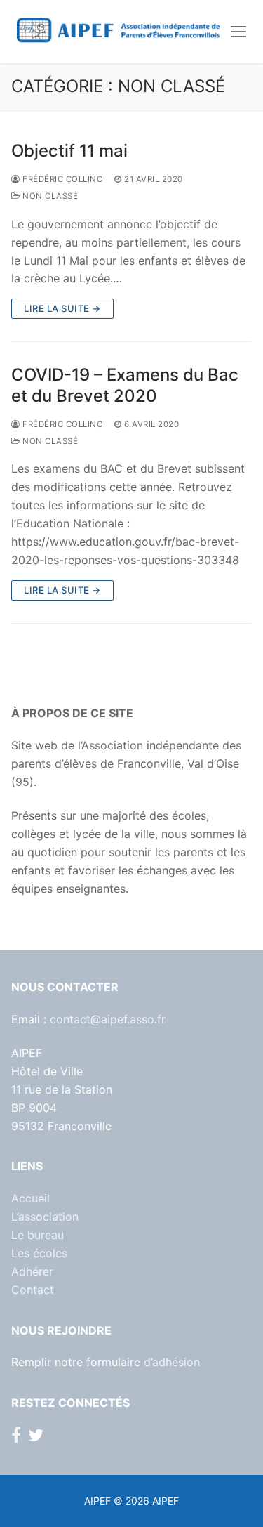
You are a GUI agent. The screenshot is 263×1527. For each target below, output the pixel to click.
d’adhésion (172, 1362)
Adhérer (32, 1271)
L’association (45, 1217)
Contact (32, 1290)
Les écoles (39, 1253)
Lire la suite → (62, 308)
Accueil (30, 1198)
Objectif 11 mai (69, 150)
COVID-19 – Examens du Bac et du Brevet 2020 (124, 385)
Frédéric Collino (61, 179)
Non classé (49, 196)
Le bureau (37, 1235)
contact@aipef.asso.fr (108, 1019)
